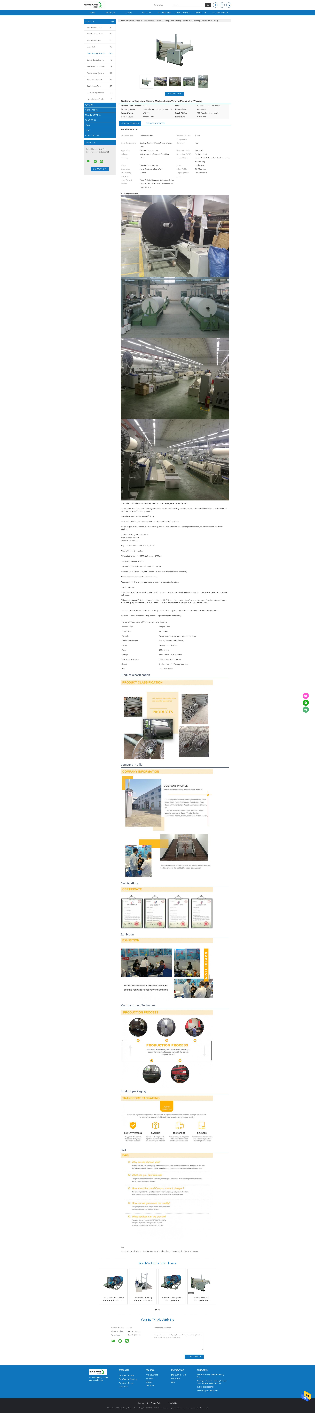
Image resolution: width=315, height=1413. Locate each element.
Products (110, 12)
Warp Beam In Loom (99, 27)
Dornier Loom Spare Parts (99, 60)
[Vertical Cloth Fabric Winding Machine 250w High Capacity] (172, 1282)
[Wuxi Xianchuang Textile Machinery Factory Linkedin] (228, 5)
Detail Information (130, 123)
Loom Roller (99, 47)
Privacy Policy (156, 1403)
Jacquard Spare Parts (99, 80)
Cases (87, 130)
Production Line (178, 1375)
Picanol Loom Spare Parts (99, 73)
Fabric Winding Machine (99, 53)
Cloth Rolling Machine (99, 93)
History (149, 1379)
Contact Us (200, 12)
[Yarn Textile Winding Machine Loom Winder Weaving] (143, 1282)
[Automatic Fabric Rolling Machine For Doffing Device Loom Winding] (113, 1282)
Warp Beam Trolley (99, 40)
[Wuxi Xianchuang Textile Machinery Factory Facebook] (215, 5)
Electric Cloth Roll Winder (131, 1251)
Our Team (150, 1386)
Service (149, 1382)
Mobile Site (173, 1403)
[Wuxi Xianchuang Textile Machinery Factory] (88, 161)
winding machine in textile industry (156, 1251)
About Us (146, 12)
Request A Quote (220, 12)
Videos (129, 12)
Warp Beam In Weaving (99, 34)
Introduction (152, 1375)
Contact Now (174, 94)
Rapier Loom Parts (99, 86)
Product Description (155, 123)
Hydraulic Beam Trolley (99, 99)
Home (92, 12)
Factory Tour (164, 12)
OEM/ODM (175, 1379)
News (87, 125)
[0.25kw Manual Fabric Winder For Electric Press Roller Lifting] (201, 1282)
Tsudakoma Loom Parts (99, 66)
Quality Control (182, 12)
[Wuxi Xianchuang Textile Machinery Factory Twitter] (222, 5)
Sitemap (141, 1403)
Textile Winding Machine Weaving (185, 1251)
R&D (173, 1382)
